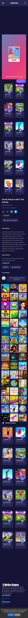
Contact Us (5, 603)
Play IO (3, 600)
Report (7, 215)
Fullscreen (22, 81)
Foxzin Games (5, 597)
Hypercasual (17, 267)
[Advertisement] (14, 20)
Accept (11, 615)
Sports (7, 267)
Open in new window (11, 220)
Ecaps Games (5, 598)
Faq (3, 605)
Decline (17, 615)
